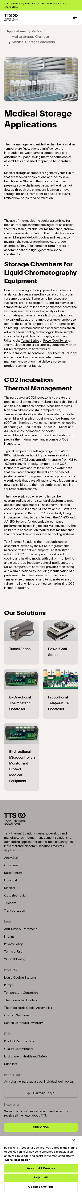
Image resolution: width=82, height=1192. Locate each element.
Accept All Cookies (41, 1168)
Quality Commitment (18, 1049)
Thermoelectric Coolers (20, 1000)
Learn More (11, 7)
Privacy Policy (13, 944)
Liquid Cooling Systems (20, 977)
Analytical (11, 857)
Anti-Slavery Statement (20, 929)
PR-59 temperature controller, (24, 353)
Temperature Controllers (21, 992)
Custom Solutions (16, 1015)
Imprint (9, 936)
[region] (41, 1163)
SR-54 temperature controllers (25, 349)
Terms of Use (13, 951)
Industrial (10, 880)
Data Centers (13, 873)
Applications (16, 31)
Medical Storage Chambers (31, 36)
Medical (37, 31)
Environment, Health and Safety (26, 1056)
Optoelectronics (15, 895)
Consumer (11, 865)
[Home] (11, 17)
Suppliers (10, 1064)
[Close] (73, 1140)
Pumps (9, 985)
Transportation (14, 910)
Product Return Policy (19, 1041)
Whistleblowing (14, 959)
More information (17, 1160)
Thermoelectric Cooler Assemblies (28, 1008)
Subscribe (41, 1127)
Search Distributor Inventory (23, 1023)
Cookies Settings (41, 1187)
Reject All (41, 1177)
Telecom (10, 903)
